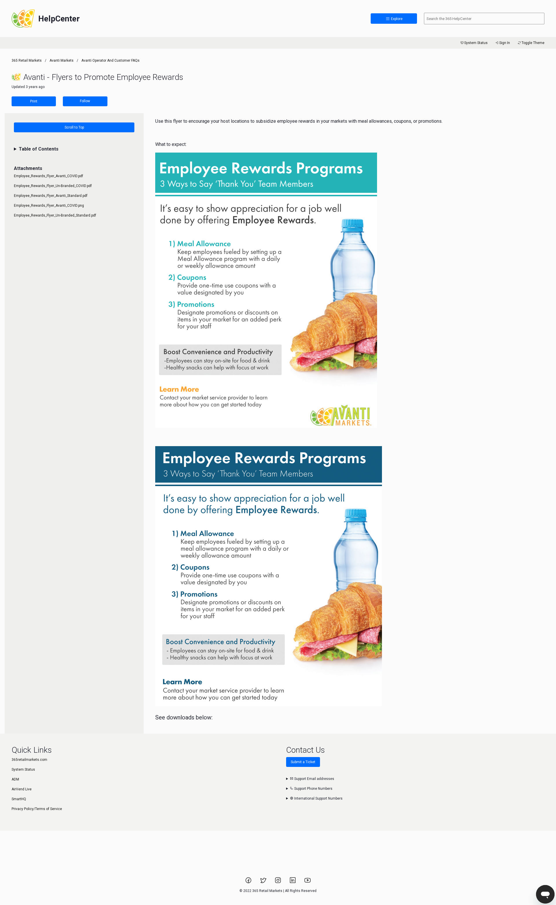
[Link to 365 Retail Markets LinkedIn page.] (293, 882)
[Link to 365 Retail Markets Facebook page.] (249, 882)
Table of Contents (38, 149)
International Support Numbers (318, 798)
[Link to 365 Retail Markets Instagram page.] (278, 882)
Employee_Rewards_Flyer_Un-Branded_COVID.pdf (53, 186)
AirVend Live (22, 789)
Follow (85, 101)
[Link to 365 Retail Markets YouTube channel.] (307, 882)
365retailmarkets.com (29, 760)
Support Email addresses (313, 779)
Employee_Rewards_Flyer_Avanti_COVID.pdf (48, 176)
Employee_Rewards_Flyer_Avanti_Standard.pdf (50, 196)
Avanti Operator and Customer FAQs (110, 60)
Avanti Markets (62, 60)
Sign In (504, 43)
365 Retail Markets (27, 60)
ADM (15, 779)
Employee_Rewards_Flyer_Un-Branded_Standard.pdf (55, 215)
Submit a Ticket (303, 762)
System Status (476, 43)
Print (33, 101)
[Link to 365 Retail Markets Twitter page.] (263, 882)
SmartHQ (19, 799)
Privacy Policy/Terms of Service (37, 809)
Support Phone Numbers (312, 789)
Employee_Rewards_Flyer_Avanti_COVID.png (49, 206)
